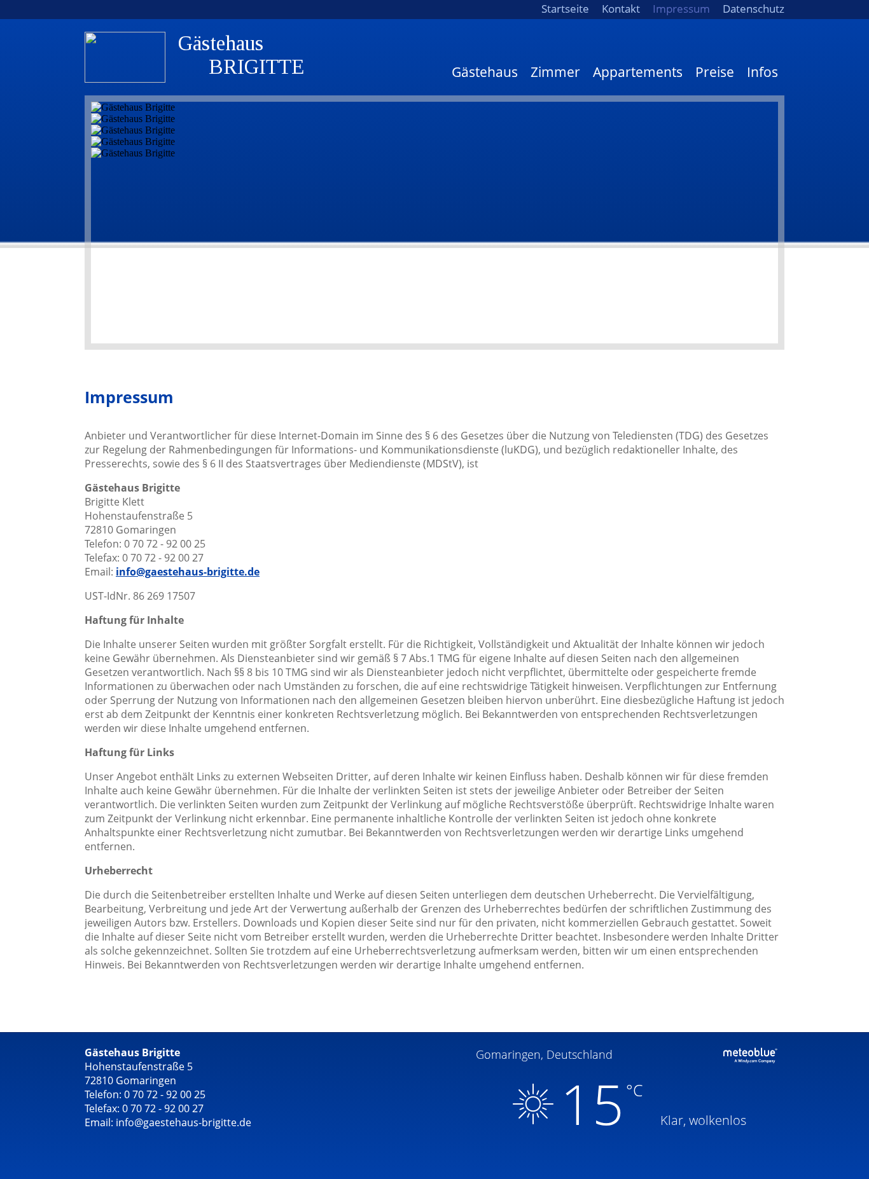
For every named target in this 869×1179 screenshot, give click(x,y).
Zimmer (555, 72)
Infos (762, 72)
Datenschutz (753, 8)
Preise (714, 72)
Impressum (681, 8)
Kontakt (621, 8)
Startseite (565, 8)
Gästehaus (485, 72)
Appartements (638, 72)
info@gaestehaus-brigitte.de (188, 572)
